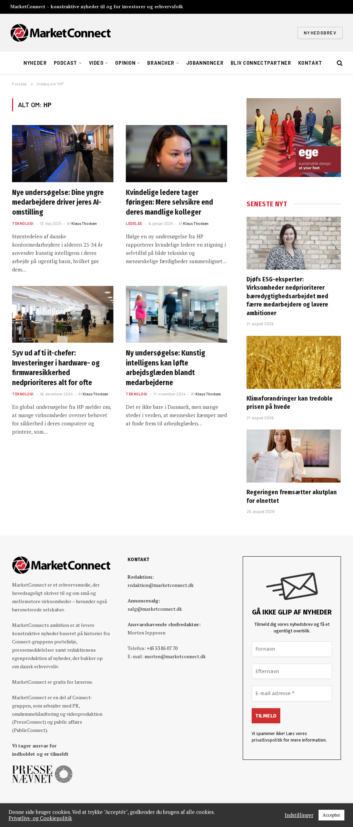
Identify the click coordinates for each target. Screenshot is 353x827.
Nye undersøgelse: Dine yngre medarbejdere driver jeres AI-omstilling (58, 202)
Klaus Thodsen (84, 223)
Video (96, 63)
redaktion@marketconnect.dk (161, 585)
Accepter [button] (331, 815)
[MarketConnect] (60, 32)
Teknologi (23, 223)
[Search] (339, 63)
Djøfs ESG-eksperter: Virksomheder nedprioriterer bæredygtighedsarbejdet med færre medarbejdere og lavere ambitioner (287, 296)
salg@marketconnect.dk (155, 609)
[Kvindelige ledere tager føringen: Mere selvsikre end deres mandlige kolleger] (176, 153)
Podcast (65, 63)
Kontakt (310, 63)
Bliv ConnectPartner (261, 63)
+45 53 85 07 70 (162, 648)
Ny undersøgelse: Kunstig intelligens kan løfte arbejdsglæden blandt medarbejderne (165, 368)
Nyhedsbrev (320, 32)
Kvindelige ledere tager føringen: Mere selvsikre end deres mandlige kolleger (169, 202)
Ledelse (134, 223)
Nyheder (35, 63)
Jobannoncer (204, 63)
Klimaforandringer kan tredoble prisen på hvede (289, 403)
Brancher (160, 63)
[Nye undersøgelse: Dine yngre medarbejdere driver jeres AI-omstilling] (62, 153)
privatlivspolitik (267, 740)
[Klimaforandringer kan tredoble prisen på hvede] (293, 362)
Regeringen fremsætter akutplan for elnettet (291, 496)
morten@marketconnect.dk (175, 656)
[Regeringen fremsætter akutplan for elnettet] (293, 456)
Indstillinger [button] (299, 815)
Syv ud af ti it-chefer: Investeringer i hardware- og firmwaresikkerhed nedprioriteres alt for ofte (56, 368)
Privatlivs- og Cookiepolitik (40, 818)
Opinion (125, 63)
